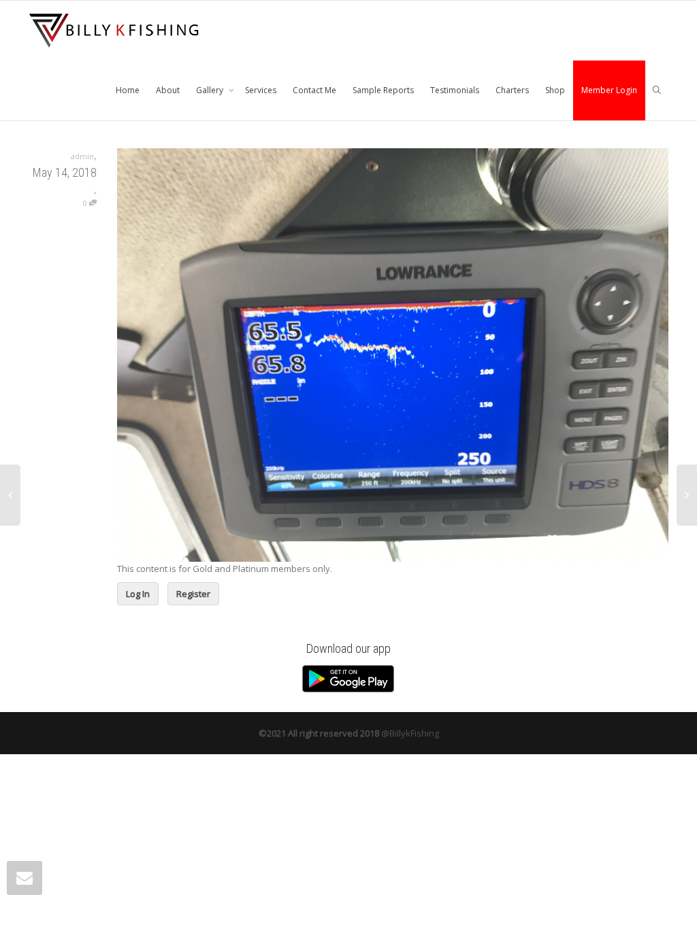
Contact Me (314, 90)
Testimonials (454, 90)
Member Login (609, 90)
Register (193, 594)
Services (260, 90)
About (168, 90)
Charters (512, 90)
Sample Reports (383, 90)
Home (128, 90)
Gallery (210, 90)
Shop (555, 90)
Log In (138, 594)
